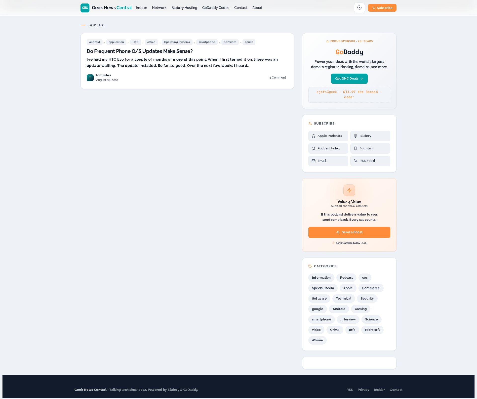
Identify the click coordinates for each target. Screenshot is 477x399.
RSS (350, 390)
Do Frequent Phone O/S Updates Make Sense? (140, 51)
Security (367, 298)
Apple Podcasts (330, 136)
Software (230, 42)
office (151, 42)
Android (94, 42)
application (116, 42)
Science (371, 319)
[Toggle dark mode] (359, 7)
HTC (136, 42)
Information (321, 277)
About (257, 8)
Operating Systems (177, 42)
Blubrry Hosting (184, 8)
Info (352, 330)
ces (365, 277)
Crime (335, 330)
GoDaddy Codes (215, 8)
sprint (249, 42)
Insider (141, 8)
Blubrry (365, 136)
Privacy (363, 390)
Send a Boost (352, 232)
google (317, 309)
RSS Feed (367, 161)
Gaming (361, 309)
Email (322, 161)
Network (159, 8)
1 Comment (277, 78)
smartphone (207, 42)
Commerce (371, 288)
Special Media (323, 288)
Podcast (346, 277)
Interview (348, 319)
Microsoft (372, 330)
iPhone (317, 340)
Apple (348, 288)
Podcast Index (329, 148)
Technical (343, 298)
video (316, 330)
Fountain (366, 148)
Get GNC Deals (346, 78)
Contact (240, 8)
